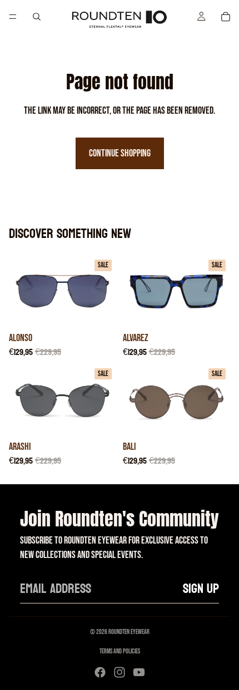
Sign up (201, 589)
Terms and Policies (119, 651)
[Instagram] (119, 672)
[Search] (36, 16)
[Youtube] (139, 672)
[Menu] (13, 16)
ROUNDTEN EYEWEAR (129, 632)
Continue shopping (120, 153)
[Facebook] (100, 672)
